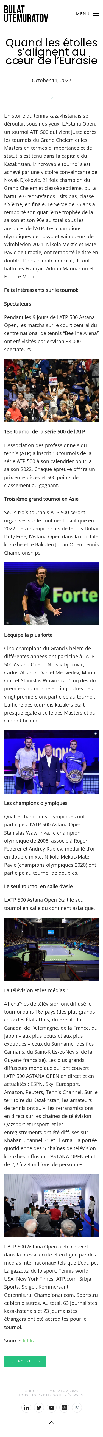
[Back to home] (26, 13)
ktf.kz (29, 1340)
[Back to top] (51, 1422)
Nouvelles (29, 1361)
